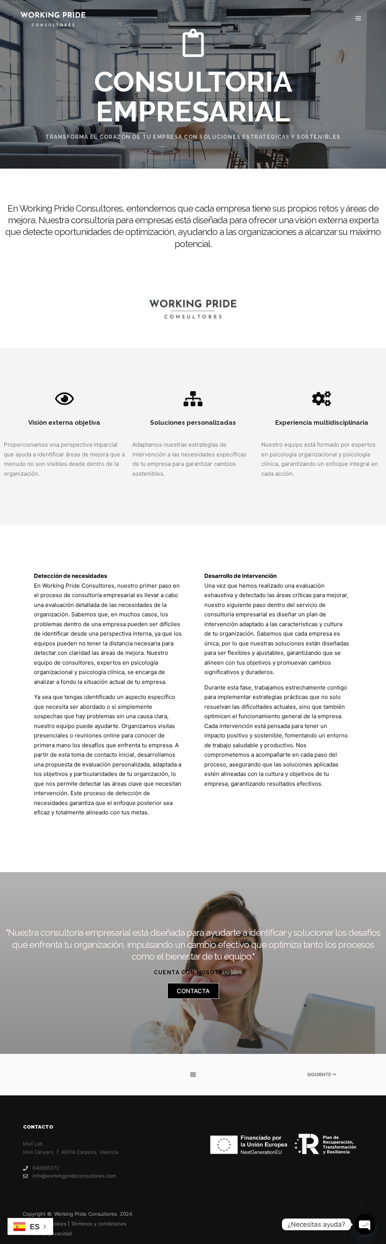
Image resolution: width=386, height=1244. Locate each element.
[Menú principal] (358, 18)
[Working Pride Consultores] (52, 18)
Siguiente (319, 1074)
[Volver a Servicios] (193, 1074)
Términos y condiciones (98, 1224)
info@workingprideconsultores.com (74, 1176)
